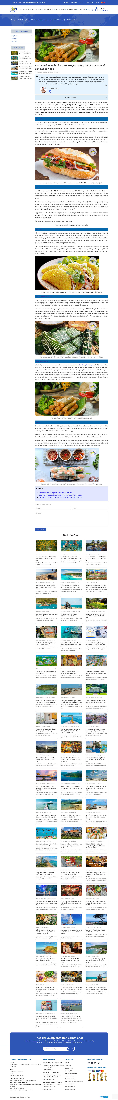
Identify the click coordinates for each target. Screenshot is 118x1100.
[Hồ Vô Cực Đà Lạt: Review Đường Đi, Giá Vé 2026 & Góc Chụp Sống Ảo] (14, 63)
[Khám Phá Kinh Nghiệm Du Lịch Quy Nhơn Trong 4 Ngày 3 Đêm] (14, 73)
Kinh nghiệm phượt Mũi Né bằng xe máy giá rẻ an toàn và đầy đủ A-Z (96, 988)
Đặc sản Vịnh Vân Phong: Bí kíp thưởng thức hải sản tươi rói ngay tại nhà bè (71, 759)
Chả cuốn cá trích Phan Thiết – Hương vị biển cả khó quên (70, 672)
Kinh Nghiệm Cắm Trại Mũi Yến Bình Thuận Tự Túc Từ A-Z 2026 (45, 960)
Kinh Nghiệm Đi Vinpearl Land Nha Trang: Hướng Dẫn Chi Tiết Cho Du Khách (46, 903)
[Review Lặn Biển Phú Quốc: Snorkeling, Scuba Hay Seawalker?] (14, 58)
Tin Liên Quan (71, 535)
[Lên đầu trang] (115, 1095)
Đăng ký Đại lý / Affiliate (71, 1073)
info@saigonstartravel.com (16, 1071)
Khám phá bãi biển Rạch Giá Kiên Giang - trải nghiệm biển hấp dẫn (46, 816)
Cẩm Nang (74, 2)
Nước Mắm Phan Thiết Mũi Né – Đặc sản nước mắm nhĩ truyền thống (70, 960)
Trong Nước (14, 35)
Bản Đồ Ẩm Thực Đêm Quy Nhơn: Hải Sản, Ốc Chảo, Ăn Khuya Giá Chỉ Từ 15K (96, 903)
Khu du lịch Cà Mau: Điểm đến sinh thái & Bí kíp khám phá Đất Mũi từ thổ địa (71, 932)
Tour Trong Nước (25, 9)
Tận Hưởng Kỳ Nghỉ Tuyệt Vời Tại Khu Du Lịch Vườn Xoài (45, 643)
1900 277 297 (13, 1076)
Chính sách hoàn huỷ (70, 1078)
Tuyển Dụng (89, 2)
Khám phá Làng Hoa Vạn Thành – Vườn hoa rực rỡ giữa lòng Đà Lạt (96, 586)
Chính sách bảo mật (70, 1076)
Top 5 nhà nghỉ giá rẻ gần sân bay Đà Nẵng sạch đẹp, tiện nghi (46, 730)
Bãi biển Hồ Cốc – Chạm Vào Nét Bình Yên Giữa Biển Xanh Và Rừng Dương (46, 587)
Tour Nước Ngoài (37, 9)
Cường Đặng (54, 88)
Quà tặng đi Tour (69, 1071)
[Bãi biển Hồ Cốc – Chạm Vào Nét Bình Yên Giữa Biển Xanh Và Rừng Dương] (14, 68)
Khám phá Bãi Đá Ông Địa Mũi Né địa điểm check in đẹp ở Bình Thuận (71, 701)
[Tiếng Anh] (104, 2)
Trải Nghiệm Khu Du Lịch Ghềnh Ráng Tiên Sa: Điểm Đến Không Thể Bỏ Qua (71, 788)
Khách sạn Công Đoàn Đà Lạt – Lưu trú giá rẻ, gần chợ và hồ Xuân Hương (71, 845)
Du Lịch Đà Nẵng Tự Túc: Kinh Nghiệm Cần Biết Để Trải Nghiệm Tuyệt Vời (46, 788)
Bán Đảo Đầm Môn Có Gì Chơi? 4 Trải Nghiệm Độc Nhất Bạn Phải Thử (45, 759)
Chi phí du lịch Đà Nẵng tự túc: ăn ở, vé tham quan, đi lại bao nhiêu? (71, 1017)
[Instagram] (95, 1063)
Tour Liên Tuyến (60, 9)
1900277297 (104, 10)
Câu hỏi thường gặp (70, 1089)
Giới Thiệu (66, 2)
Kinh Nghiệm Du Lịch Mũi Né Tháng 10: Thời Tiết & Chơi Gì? (46, 845)
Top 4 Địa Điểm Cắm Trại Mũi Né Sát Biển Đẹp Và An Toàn (95, 931)
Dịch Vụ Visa (82, 9)
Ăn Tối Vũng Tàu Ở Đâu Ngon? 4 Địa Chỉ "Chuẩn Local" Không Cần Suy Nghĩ (71, 903)
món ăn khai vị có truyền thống (82, 365)
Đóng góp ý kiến (69, 1068)
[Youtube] (92, 1063)
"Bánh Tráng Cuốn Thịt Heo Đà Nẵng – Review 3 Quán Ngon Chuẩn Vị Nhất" (46, 989)
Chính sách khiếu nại (70, 1086)
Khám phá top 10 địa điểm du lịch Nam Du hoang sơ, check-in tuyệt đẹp (71, 644)
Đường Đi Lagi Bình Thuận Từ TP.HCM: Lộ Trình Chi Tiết (69, 615)
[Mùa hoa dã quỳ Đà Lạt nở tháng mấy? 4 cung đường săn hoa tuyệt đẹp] (14, 53)
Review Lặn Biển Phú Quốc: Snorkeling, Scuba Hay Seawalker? (71, 557)
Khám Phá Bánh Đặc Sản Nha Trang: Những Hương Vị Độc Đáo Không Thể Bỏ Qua (96, 845)
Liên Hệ (97, 2)
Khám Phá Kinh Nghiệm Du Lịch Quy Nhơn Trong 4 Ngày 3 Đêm (70, 586)
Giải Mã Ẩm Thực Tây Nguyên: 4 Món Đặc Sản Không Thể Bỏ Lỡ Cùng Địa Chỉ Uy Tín (45, 932)
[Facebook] (88, 1063)
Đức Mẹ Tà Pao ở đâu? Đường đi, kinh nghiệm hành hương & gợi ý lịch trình (96, 702)
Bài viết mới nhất (18, 48)
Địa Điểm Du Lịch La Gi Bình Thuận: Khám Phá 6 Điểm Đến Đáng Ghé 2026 (96, 788)
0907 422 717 (20, 1076)
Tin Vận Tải (14, 41)
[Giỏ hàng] (95, 10)
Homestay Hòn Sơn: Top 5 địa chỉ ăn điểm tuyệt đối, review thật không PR (95, 960)
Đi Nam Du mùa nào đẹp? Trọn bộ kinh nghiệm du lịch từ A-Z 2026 (46, 701)
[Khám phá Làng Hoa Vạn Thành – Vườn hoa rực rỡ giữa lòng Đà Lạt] (14, 77)
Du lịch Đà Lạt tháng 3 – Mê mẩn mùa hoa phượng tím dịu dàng (95, 730)
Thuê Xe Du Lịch (71, 9)
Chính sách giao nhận (70, 1084)
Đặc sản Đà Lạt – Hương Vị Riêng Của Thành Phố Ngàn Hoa (70, 873)
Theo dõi (70, 1049)
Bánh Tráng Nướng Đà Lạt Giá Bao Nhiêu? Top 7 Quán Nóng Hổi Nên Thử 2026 (96, 874)
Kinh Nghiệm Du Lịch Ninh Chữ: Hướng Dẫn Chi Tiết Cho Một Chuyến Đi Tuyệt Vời (70, 730)
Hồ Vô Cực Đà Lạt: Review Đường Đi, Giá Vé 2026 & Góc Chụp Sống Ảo (96, 558)
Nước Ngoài (14, 38)
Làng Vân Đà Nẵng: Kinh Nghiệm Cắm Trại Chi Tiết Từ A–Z (70, 816)
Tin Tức (81, 2)
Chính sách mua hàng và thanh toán (74, 1081)
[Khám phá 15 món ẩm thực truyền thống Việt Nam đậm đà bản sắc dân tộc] (46, 546)
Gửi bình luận (40, 529)
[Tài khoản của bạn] (92, 9)
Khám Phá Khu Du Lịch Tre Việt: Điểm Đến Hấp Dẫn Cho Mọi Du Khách (95, 616)
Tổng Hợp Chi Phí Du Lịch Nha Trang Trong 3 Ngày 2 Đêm (45, 873)
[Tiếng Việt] (102, 2)
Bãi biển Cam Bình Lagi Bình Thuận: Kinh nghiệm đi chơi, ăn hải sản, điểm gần (96, 817)
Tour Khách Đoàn (49, 9)
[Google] (99, 1063)
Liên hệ (67, 1063)
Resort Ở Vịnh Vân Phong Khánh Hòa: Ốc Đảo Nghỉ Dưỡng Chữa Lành (95, 759)
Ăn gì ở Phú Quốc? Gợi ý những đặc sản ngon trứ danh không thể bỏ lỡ (71, 988)
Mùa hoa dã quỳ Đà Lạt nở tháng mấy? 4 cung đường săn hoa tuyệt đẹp (46, 558)
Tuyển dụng (68, 1065)
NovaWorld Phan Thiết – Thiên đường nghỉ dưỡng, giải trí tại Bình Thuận (96, 673)
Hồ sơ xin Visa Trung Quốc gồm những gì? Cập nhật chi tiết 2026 (95, 643)
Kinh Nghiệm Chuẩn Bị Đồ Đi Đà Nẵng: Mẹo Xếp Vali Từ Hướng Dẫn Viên (46, 1018)
